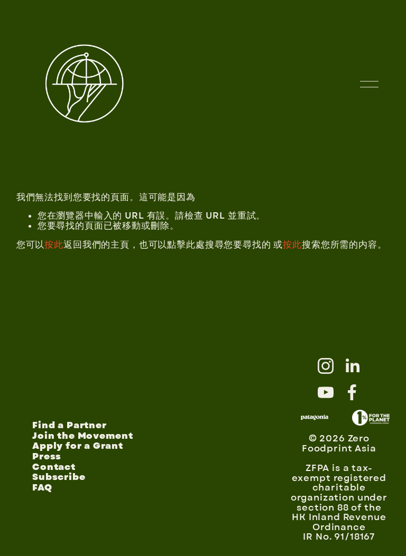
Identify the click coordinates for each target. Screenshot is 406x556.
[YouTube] (325, 392)
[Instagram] (325, 365)
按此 (53, 245)
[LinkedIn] (352, 365)
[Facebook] (352, 392)
